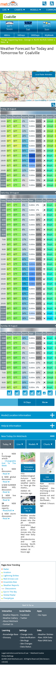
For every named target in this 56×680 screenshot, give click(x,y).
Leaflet (28, 100)
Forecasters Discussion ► (29, 468)
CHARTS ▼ (19, 9)
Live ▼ (20, 444)
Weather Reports (11, 585)
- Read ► (6, 473)
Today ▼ (7, 444)
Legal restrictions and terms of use (15, 653)
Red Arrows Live (10, 578)
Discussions (10, 588)
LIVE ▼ (5, 9)
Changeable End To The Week (9, 463)
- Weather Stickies (45, 634)
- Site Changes (25, 643)
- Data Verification (27, 637)
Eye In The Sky (10, 591)
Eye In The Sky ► (28, 509)
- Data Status (25, 646)
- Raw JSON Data (44, 637)
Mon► (45, 402)
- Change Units (26, 634)
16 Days (27, 402)
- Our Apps (42, 615)
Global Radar (9, 595)
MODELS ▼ (35, 9)
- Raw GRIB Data (44, 640)
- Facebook (24, 615)
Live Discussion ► (48, 478)
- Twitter (23, 618)
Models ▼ (33, 444)
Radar (6, 569)
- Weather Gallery (10, 618)
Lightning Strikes (11, 575)
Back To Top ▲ (28, 605)
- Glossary (6, 637)
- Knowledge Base (10, 634)
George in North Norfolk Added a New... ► (28, 40)
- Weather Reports (10, 615)
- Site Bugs (24, 640)
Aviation (7, 572)
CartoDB (52, 100)
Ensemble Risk (10, 582)
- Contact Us (7, 624)
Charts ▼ (48, 444)
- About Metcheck (10, 621)
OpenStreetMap (41, 100)
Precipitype (8, 598)
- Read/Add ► (8, 510)
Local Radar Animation (43, 74)
